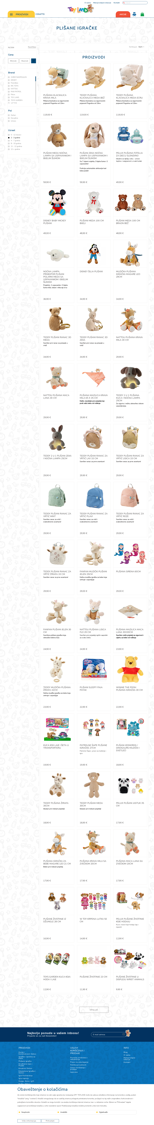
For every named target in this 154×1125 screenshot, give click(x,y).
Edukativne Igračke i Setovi (27, 1072)
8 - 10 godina (16, 143)
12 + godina (15, 149)
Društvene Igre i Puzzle (25, 1065)
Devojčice (14, 118)
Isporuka (74, 1072)
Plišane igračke (25, 1061)
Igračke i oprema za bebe (27, 1058)
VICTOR (14, 103)
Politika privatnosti (78, 1065)
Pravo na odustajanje (79, 1062)
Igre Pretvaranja (25, 1075)
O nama (88, 3)
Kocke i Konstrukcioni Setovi (27, 1053)
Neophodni (25, 1112)
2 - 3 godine (15, 138)
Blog (126, 1052)
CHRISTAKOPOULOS (19, 77)
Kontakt (117, 3)
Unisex (13, 121)
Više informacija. (29, 1121)
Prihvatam (50, 1121)
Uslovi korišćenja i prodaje (78, 1069)
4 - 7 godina (15, 140)
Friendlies (14, 83)
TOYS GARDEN (16, 100)
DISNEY (14, 80)
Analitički (63, 1112)
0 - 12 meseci (16, 135)
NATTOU (14, 89)
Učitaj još (94, 1010)
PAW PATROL (16, 92)
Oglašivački (103, 1112)
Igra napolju (24, 1078)
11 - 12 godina (16, 146)
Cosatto (40, 14)
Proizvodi (22, 14)
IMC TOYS (14, 86)
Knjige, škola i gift (26, 1081)
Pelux (13, 94)
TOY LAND (15, 97)
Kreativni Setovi (25, 1068)
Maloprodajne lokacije (102, 3)
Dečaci (13, 115)
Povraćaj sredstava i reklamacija (79, 1059)
